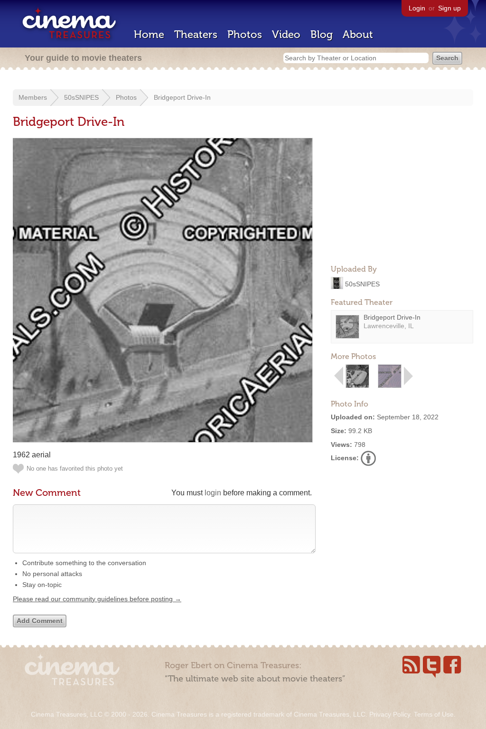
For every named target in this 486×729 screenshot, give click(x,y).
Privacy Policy (389, 714)
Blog (321, 34)
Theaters (195, 34)
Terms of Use (434, 714)
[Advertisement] (402, 197)
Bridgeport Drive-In (182, 97)
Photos (244, 34)
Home (149, 34)
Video (286, 34)
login (213, 493)
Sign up (449, 8)
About (358, 34)
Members (33, 97)
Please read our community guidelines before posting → (97, 599)
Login (417, 8)
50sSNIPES (81, 97)
